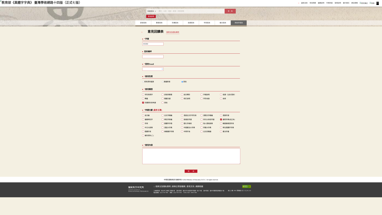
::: (298, 3)
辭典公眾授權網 (178, 186)
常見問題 (313, 3)
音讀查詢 (191, 23)
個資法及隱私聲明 (172, 32)
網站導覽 (354, 3)
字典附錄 (329, 3)
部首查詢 (143, 23)
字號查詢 (207, 23)
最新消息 (304, 3)
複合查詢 (223, 23)
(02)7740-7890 (164, 192)
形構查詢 (175, 23)
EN (378, 3)
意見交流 (190, 186)
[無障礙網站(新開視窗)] (246, 186)
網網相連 (199, 186)
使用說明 (338, 3)
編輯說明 (321, 3)
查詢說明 (151, 16)
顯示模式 (346, 3)
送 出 (191, 171)
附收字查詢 (239, 23)
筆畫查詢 (159, 23)
